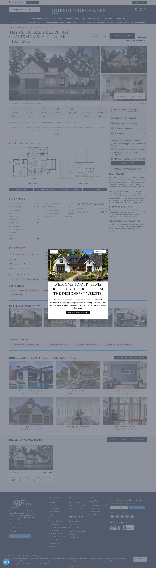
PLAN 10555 (99, 252)
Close (78, 317)
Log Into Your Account (78, 312)
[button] (6, 561)
